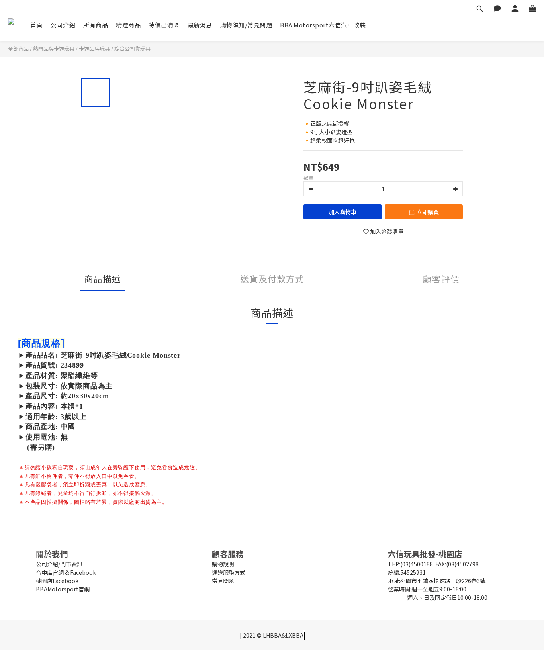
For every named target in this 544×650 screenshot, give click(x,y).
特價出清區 (164, 25)
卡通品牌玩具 (94, 48)
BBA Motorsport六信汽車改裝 (323, 25)
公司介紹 (63, 25)
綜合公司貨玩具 (132, 48)
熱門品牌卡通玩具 (53, 48)
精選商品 (128, 25)
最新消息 (200, 25)
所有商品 (95, 25)
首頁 (36, 25)
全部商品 (18, 48)
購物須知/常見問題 (246, 25)
